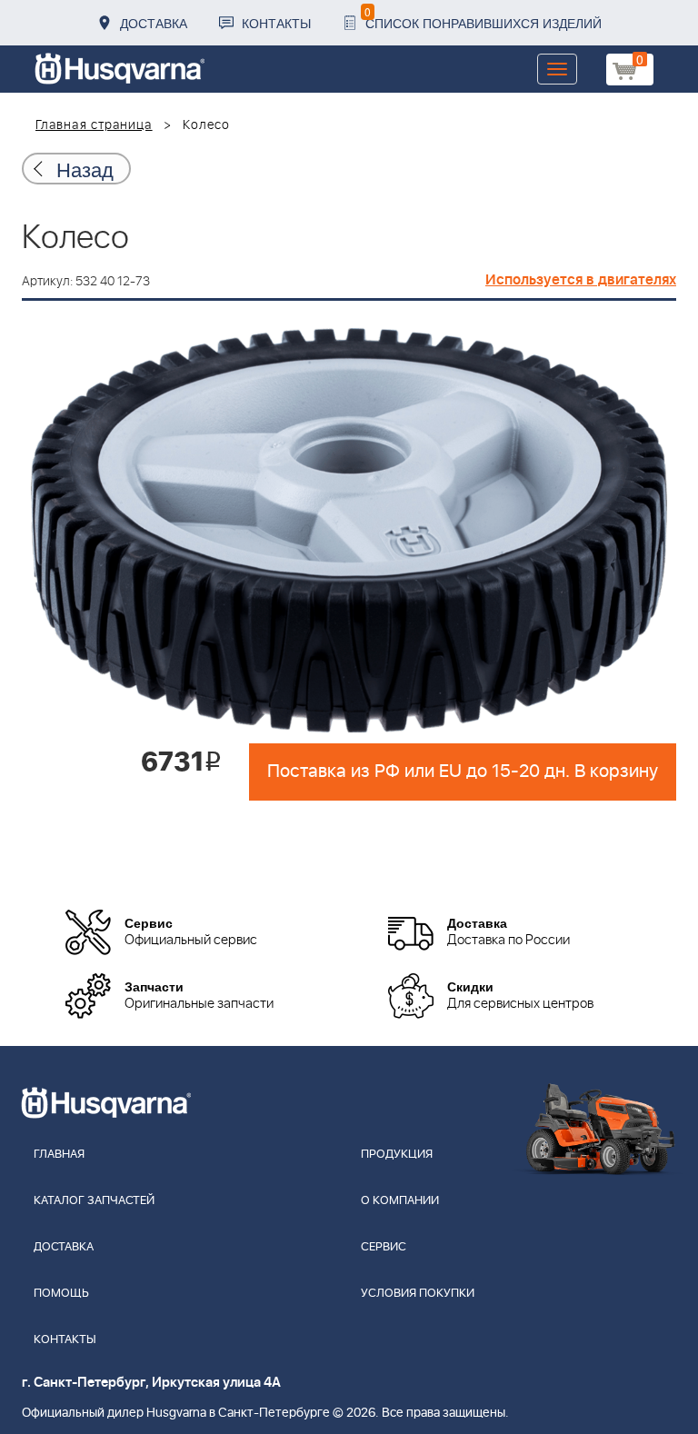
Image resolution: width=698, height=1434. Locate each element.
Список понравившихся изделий (483, 18)
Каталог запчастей (94, 1201)
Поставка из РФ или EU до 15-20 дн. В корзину (462, 771)
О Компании (400, 1201)
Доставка (153, 23)
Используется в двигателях (580, 280)
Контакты (276, 23)
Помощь (61, 1293)
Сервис (383, 1247)
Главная (59, 1154)
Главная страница (94, 125)
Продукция (397, 1154)
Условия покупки (417, 1293)
